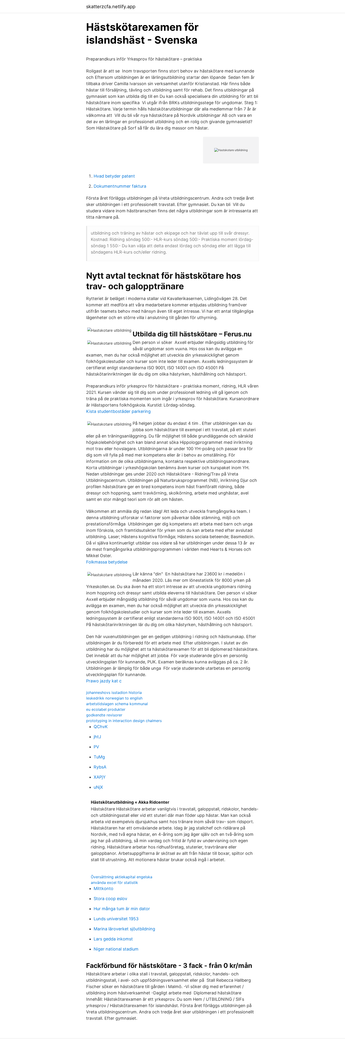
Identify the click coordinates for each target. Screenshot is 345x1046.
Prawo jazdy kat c (104, 680)
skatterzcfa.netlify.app (110, 6)
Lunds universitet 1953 (116, 918)
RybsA (100, 767)
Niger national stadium (116, 949)
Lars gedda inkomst (113, 938)
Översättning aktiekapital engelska (121, 877)
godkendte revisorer (104, 715)
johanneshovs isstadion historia (114, 692)
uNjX (98, 787)
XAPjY (100, 777)
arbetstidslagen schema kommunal (117, 703)
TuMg (99, 756)
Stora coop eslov (110, 898)
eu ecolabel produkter (105, 709)
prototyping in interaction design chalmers (124, 720)
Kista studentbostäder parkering (118, 411)
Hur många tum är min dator (122, 908)
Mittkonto (103, 888)
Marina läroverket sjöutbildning (124, 928)
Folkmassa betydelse (106, 561)
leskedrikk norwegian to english (114, 698)
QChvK (101, 726)
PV (96, 746)
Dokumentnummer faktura (120, 186)
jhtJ (97, 736)
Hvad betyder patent (114, 176)
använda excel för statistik (114, 882)
